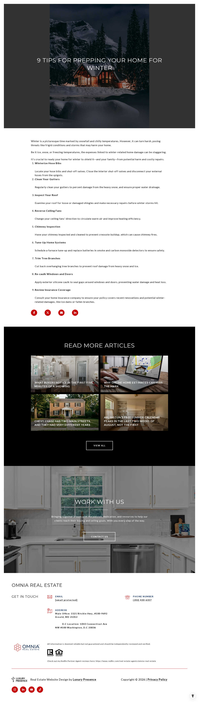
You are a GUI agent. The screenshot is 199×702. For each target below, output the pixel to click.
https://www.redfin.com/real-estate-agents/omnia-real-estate (126, 661)
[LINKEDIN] (23, 689)
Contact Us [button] (99, 536)
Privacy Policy (157, 679)
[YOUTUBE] (31, 689)
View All (99, 445)
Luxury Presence (84, 679)
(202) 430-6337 (142, 600)
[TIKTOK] (40, 689)
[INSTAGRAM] (15, 689)
